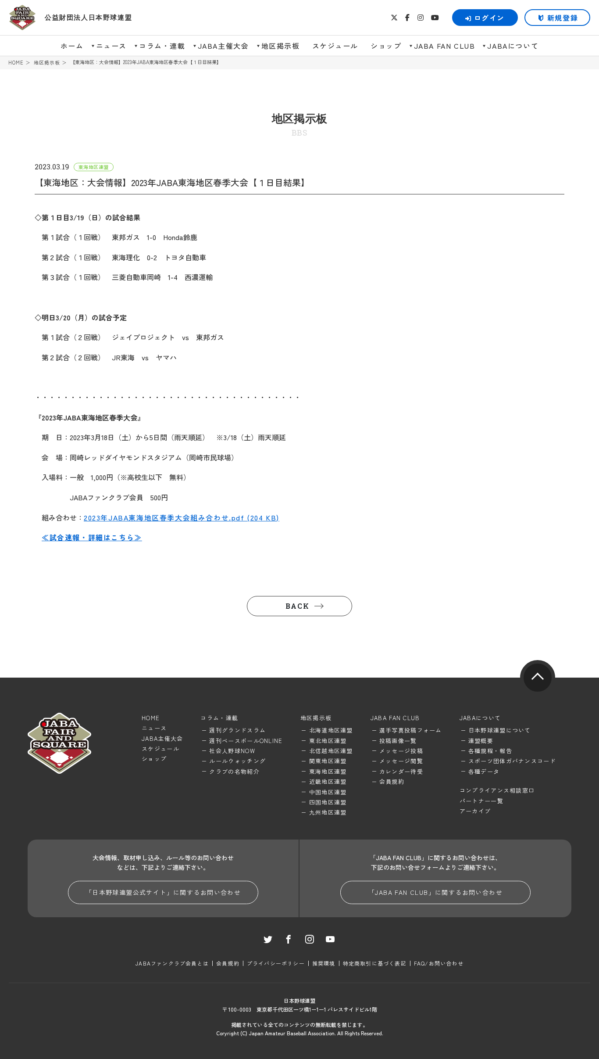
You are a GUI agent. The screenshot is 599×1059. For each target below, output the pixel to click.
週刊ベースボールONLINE (245, 740)
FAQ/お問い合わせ (439, 963)
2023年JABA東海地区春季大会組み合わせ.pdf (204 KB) (181, 517)
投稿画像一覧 (398, 740)
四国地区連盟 (328, 802)
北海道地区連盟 (331, 730)
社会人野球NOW (232, 751)
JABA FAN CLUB (444, 45)
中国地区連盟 (328, 792)
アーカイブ (475, 811)
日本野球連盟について (499, 730)
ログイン (489, 17)
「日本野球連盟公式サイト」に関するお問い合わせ (163, 892)
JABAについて (512, 45)
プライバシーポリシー (276, 963)
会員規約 (391, 781)
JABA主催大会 (223, 45)
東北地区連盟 (328, 740)
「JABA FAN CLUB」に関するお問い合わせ (435, 892)
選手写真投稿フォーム (410, 730)
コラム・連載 (162, 45)
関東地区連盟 (328, 761)
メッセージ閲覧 (401, 761)
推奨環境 (323, 963)
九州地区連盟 (328, 812)
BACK (297, 605)
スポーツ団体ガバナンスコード (512, 761)
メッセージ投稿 (401, 751)
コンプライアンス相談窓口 (497, 790)
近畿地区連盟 (328, 781)
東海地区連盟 (328, 771)
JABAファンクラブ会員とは (172, 963)
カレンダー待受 (401, 771)
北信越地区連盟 (331, 751)
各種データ (484, 771)
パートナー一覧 (481, 801)
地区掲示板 (280, 45)
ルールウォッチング (237, 761)
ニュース (111, 45)
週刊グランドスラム (237, 730)
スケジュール (335, 45)
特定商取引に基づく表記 (374, 963)
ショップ (386, 45)
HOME (16, 62)
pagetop (537, 677)
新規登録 (562, 17)
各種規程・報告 (490, 751)
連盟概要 (480, 740)
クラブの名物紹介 (234, 771)
